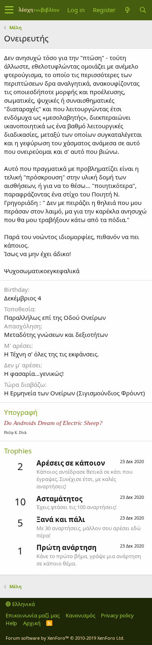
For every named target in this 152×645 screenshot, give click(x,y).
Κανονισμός (80, 615)
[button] (9, 10)
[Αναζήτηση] (142, 9)
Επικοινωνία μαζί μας (33, 615)
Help (11, 623)
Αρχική (32, 623)
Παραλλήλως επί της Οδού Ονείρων (55, 317)
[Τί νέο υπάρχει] (127, 9)
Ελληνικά (23, 604)
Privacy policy (117, 615)
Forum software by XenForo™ (65, 638)
